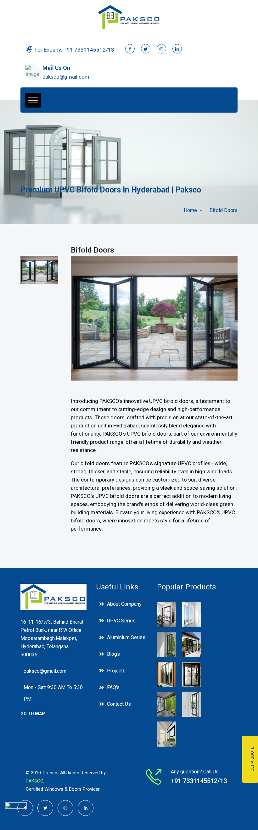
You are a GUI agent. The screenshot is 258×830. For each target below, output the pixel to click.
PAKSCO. (35, 781)
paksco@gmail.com (65, 77)
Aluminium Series (126, 637)
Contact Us (119, 704)
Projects (116, 671)
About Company (124, 604)
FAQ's (113, 687)
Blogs (113, 654)
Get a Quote (252, 759)
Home (190, 210)
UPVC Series (121, 621)
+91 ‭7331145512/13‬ (89, 50)
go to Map (32, 713)
